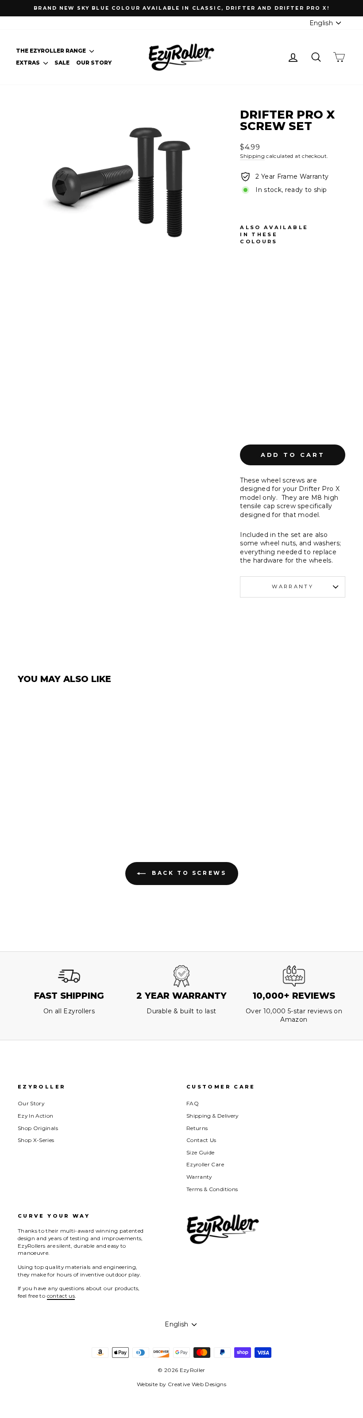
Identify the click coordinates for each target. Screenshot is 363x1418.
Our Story (94, 62)
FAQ (192, 1103)
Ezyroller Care (205, 1164)
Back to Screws (188, 873)
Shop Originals (38, 1128)
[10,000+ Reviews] (294, 976)
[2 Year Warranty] (181, 976)
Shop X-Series (36, 1140)
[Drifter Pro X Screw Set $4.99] (249, 338)
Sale (62, 62)
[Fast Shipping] (69, 976)
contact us (61, 1295)
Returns (197, 1128)
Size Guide (200, 1152)
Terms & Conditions (212, 1189)
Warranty (292, 586)
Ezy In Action (36, 1115)
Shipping (252, 156)
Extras (28, 62)
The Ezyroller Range (51, 50)
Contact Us (201, 1140)
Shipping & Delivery (212, 1115)
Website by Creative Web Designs (181, 1384)
